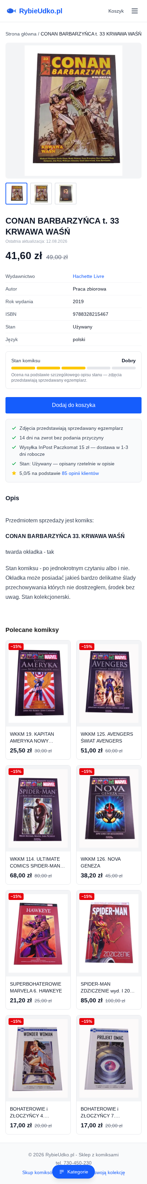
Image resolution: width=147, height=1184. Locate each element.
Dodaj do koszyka (73, 405)
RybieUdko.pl (41, 11)
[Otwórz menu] (135, 11)
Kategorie (77, 1171)
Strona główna (21, 34)
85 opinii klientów (80, 473)
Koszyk (116, 11)
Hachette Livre (88, 276)
